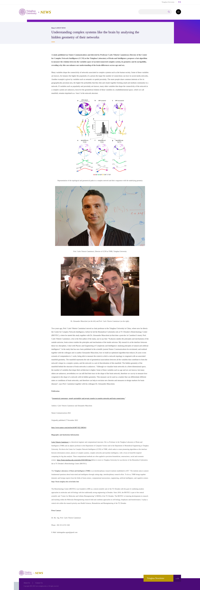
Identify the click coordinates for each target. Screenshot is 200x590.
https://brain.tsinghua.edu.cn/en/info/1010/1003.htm (74, 460)
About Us (27, 583)
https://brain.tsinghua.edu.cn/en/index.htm (65, 482)
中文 (179, 2)
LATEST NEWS (61, 28)
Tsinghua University (168, 2)
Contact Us (39, 583)
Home (53, 28)
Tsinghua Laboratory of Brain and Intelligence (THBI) (72, 471)
